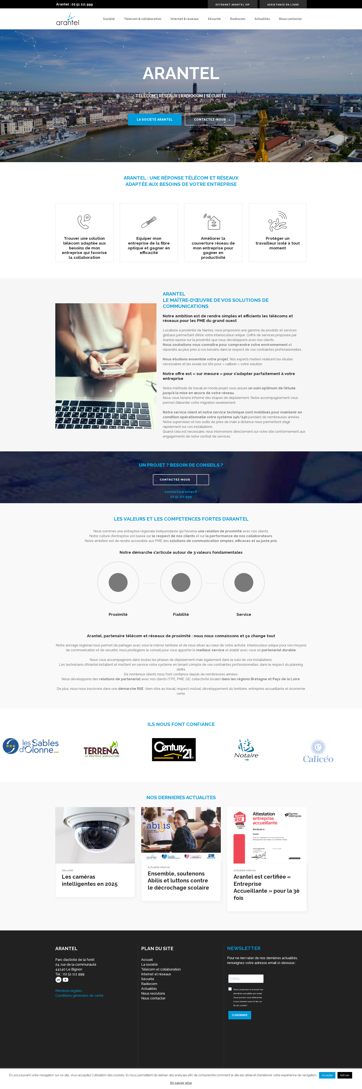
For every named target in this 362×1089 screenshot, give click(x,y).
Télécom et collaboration (161, 969)
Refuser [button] (345, 1075)
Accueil (147, 960)
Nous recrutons (153, 993)
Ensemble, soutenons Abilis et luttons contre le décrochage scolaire (178, 880)
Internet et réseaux (156, 974)
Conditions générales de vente (79, 996)
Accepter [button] (327, 1075)
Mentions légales (68, 991)
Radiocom (149, 984)
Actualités (149, 989)
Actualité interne (159, 867)
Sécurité (67, 870)
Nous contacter (153, 998)
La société (149, 965)
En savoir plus (181, 1083)
